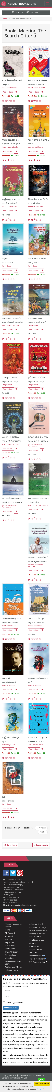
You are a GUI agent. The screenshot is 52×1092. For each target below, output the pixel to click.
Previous (41, 828)
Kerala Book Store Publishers (38, 505)
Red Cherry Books (8, 686)
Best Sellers (10, 949)
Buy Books (9, 943)
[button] (26, 12)
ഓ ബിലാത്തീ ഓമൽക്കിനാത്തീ (17, 80)
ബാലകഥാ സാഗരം (37, 259)
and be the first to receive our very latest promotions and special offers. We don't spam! (25, 983)
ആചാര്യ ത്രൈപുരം (10, 382)
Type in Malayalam (37, 959)
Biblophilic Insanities (35, 207)
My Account (10, 933)
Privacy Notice (35, 937)
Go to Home (11, 845)
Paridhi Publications (9, 626)
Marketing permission (14, 1003)
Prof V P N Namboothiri (11, 441)
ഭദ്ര (3, 797)
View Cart (9, 936)
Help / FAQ (33, 953)
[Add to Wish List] (16, 92)
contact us (7, 1038)
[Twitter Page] (13, 875)
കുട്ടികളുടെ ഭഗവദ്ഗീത (13, 199)
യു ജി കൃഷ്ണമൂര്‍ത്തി (37, 562)
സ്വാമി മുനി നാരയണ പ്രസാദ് (14, 502)
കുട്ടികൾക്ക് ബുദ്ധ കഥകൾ (15, 737)
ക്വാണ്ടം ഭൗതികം (10, 437)
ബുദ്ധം (5, 259)
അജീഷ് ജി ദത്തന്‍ (10, 623)
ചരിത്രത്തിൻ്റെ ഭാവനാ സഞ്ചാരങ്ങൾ (20, 619)
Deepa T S (6, 84)
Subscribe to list (10, 1008)
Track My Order (11, 952)
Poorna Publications (35, 626)
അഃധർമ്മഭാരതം (10, 140)
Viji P (30, 682)
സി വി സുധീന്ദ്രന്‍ (9, 203)
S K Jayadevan (7, 263)
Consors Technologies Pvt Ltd (14, 1078)
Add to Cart (8, 92)
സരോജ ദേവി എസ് (36, 322)
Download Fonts (36, 956)
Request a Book (36, 950)
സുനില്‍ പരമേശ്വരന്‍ (11, 144)
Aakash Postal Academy (36, 88)
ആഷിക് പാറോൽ (36, 84)
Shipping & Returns (37, 934)
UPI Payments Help (37, 962)
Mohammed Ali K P (36, 741)
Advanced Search (36, 924)
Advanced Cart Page (37, 927)
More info (41, 1089)
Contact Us (34, 946)
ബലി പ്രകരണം (9, 377)
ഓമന (30, 144)
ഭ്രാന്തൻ (6, 678)
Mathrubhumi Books (9, 88)
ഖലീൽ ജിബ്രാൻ (9, 682)
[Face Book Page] (6, 875)
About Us (33, 943)
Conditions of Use (36, 940)
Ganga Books (33, 326)
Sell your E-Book (12, 970)
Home (4, 19)
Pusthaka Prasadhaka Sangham (36, 566)
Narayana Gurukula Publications (35, 445)
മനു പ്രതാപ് (33, 263)
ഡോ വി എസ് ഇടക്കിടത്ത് (13, 322)
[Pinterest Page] (20, 875)
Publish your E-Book (13, 967)
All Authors (9, 958)
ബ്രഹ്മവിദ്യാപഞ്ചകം (11, 498)
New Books (10, 946)
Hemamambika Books (10, 147)
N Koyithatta (33, 502)
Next (43, 832)
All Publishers (10, 955)
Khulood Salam (34, 203)
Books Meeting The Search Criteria (25, 34)
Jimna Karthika (8, 801)
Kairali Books (6, 266)
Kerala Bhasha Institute (10, 326)
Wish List (8, 939)
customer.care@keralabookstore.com (20, 905)
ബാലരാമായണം (36, 318)
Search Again (41, 845)
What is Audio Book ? (38, 931)
